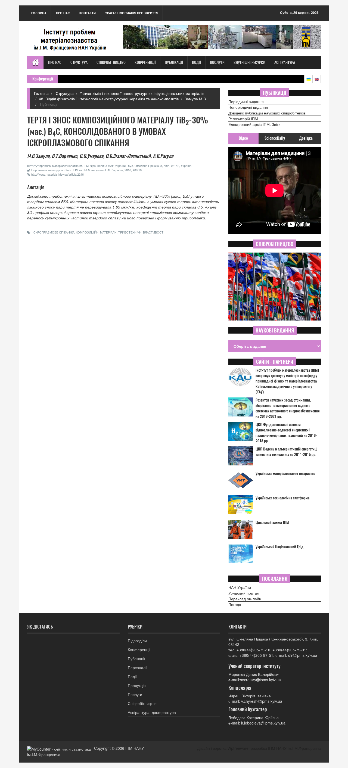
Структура (79, 62)
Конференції (145, 62)
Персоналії (137, 667)
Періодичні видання (246, 101)
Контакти (87, 13)
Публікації (174, 62)
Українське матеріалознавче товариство (285, 473)
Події (196, 62)
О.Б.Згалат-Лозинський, (128, 156)
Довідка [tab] (306, 138)
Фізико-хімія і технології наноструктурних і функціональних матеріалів (142, 93)
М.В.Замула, (39, 156)
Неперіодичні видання (248, 107)
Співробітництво (111, 62)
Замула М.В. (196, 98)
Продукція (137, 685)
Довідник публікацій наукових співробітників (267, 113)
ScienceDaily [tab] (275, 138)
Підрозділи (137, 640)
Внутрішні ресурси (249, 62)
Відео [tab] (243, 138)
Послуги (217, 62)
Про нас (63, 13)
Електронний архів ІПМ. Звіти (254, 124)
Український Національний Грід (279, 546)
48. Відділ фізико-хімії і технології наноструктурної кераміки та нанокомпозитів (109, 98)
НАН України (239, 587)
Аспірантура (284, 62)
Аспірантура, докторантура (152, 712)
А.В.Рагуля (163, 156)
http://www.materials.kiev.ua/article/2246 (57, 174)
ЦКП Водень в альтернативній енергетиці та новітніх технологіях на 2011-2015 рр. (286, 451)
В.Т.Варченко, (65, 156)
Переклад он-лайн (244, 598)
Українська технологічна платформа (282, 497)
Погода (234, 604)
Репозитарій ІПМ (243, 118)
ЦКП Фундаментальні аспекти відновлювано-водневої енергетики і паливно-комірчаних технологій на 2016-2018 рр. (286, 432)
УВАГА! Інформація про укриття (131, 13)
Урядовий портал (243, 593)
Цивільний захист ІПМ (272, 522)
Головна (38, 13)
